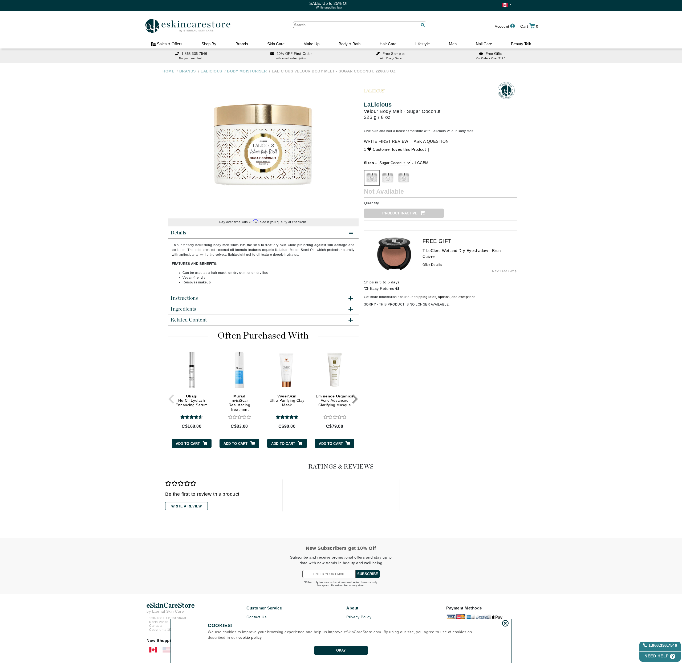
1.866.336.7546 (662, 645)
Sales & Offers (169, 44)
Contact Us (256, 617)
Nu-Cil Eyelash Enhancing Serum (192, 400)
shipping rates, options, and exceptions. (445, 297)
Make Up (311, 44)
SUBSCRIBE (367, 574)
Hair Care (388, 44)
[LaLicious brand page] (374, 90)
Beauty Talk (521, 44)
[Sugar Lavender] (404, 178)
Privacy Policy (358, 617)
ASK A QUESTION (431, 141)
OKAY (341, 650)
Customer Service (264, 608)
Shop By (208, 44)
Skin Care (276, 44)
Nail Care (484, 44)
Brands (242, 44)
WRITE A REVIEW (186, 506)
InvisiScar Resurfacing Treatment (239, 403)
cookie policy (250, 637)
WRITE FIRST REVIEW (386, 141)
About (352, 608)
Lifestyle (422, 44)
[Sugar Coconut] (372, 178)
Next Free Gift (503, 271)
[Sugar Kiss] (388, 178)
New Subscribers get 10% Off (341, 548)
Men (453, 44)
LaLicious (378, 104)
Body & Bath (349, 44)
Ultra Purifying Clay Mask (287, 400)
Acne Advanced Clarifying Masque (335, 400)
